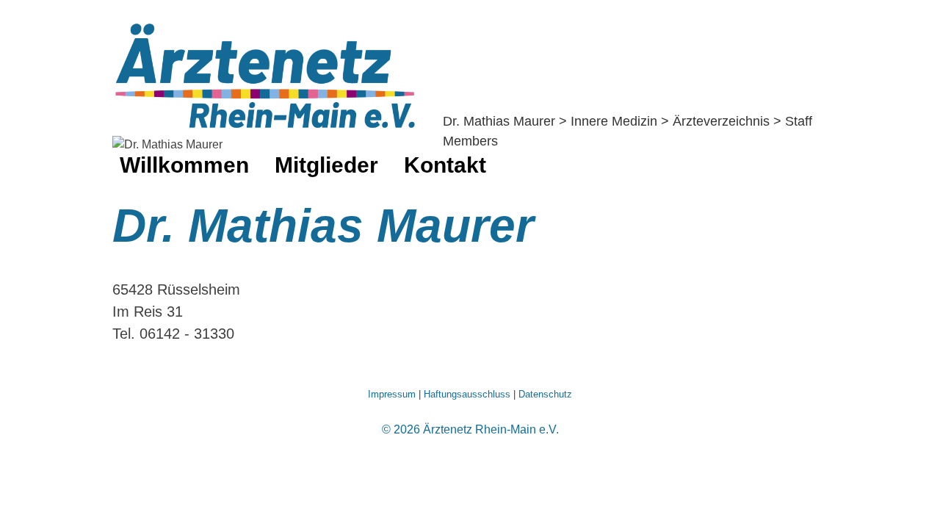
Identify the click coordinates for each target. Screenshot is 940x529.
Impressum (392, 394)
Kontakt (445, 165)
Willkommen (184, 165)
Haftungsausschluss (467, 394)
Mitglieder (326, 165)
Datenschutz (545, 394)
